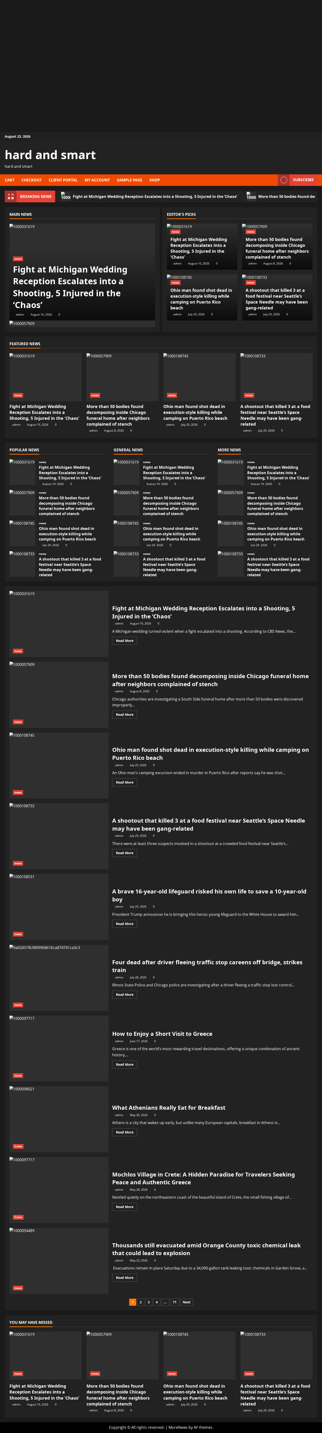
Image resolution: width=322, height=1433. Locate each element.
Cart (9, 180)
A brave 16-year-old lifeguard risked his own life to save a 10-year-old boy (59, 907)
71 (175, 1302)
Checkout (31, 180)
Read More (126, 641)
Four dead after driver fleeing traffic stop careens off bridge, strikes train (59, 978)
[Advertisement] (161, 33)
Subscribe (303, 179)
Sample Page (129, 180)
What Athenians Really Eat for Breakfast (59, 1119)
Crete (18, 1146)
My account (97, 180)
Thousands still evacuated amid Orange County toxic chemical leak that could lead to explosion (59, 1261)
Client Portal (63, 180)
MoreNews (178, 1427)
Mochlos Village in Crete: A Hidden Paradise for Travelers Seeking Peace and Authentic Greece (59, 1190)
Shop (154, 180)
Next (186, 1302)
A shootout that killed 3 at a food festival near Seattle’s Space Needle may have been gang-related (277, 299)
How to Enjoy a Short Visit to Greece (59, 1049)
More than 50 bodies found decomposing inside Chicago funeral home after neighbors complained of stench (277, 248)
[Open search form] (273, 180)
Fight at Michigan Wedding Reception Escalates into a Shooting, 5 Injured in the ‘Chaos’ (155, 196)
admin (20, 314)
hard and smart (50, 155)
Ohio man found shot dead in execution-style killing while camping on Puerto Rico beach (201, 299)
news (18, 259)
